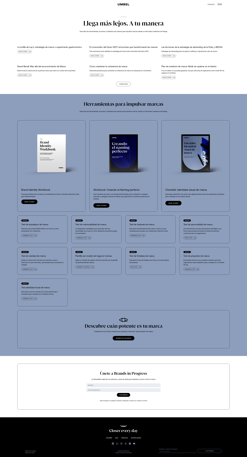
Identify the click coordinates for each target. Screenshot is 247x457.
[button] (123, 84)
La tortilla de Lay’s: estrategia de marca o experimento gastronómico (49, 47)
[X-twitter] (126, 444)
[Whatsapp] (117, 444)
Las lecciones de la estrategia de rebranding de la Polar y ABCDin (192, 47)
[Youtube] (134, 444)
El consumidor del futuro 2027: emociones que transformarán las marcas (123, 47)
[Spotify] (130, 444)
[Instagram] (121, 444)
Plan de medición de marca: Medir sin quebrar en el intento (189, 66)
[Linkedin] (113, 444)
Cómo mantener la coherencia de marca (108, 66)
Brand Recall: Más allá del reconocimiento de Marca (41, 66)
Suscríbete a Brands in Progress (168, 449)
